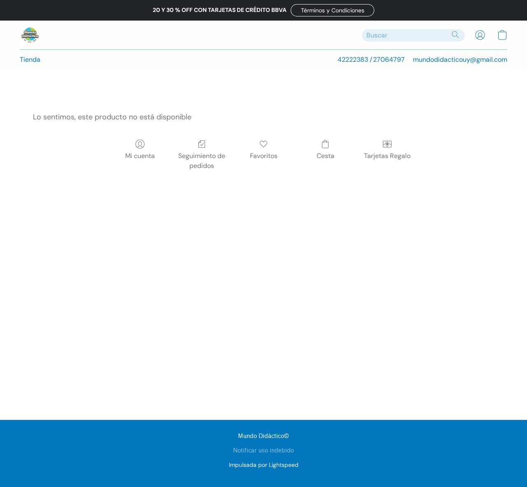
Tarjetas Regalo (387, 155)
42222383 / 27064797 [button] (371, 59)
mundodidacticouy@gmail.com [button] (460, 59)
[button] (332, 10)
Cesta (325, 155)
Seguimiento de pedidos (201, 160)
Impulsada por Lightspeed (263, 464)
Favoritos (263, 155)
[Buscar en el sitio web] (455, 34)
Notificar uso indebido (263, 450)
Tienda (30, 59)
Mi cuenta (140, 155)
